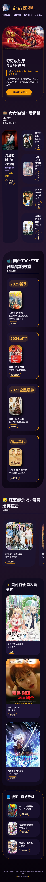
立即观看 (24, 850)
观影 (38, 147)
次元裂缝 (38, 15)
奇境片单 (6, 15)
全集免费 (14, 478)
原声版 (12, 778)
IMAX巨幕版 (10, 182)
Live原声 (10, 562)
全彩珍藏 (24, 814)
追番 (11, 652)
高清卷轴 (24, 832)
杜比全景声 (15, 375)
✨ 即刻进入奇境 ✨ (18, 92)
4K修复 (39, 205)
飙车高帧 (38, 177)
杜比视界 (38, 236)
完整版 (13, 426)
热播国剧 (17, 15)
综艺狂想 (28, 15)
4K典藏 (13, 323)
